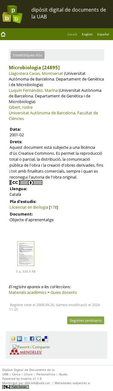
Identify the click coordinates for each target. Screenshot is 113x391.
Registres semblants (86, 320)
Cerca (16, 374)
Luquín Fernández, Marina (33, 90)
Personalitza (45, 374)
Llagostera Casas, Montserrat (36, 73)
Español (103, 34)
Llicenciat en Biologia (28, 207)
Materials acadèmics (27, 292)
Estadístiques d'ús (27, 55)
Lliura (28, 374)
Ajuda (63, 374)
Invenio (26, 378)
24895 (51, 67)
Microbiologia (25, 67)
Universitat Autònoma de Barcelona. (42, 113)
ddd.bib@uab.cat (37, 383)
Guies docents (64, 292)
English (87, 34)
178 (53, 207)
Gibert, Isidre (21, 107)
